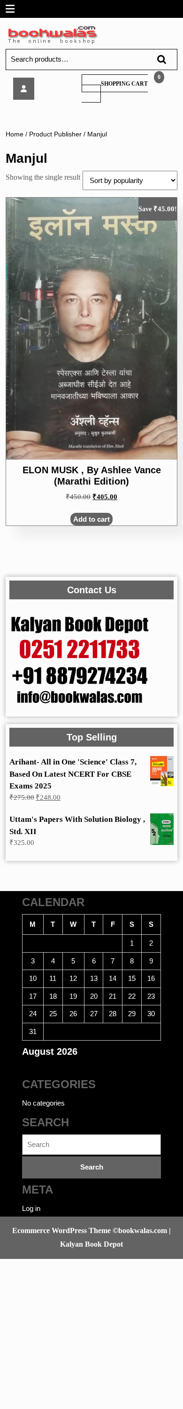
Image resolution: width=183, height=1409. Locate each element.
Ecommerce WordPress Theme (61, 1230)
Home (14, 134)
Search (157, 59)
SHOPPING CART (124, 83)
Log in (31, 1208)
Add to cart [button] (91, 519)
